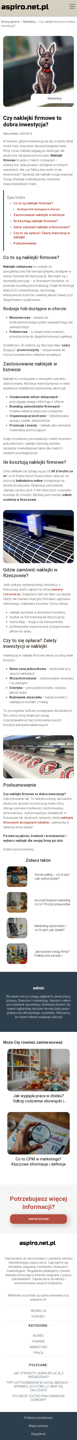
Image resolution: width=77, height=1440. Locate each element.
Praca (38, 1353)
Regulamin (38, 1434)
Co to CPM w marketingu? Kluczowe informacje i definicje (38, 1162)
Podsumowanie (24, 243)
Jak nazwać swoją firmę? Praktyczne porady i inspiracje (52, 954)
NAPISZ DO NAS (39, 1218)
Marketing (29, 21)
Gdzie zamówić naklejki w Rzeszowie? (41, 227)
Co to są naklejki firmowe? (33, 203)
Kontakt (38, 1316)
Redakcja (38, 1311)
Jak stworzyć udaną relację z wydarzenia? (38, 1375)
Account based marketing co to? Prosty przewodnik (52, 902)
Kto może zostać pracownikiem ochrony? (38, 1398)
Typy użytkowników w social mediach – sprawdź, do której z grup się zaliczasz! (38, 1386)
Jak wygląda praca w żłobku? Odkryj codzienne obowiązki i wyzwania (38, 1098)
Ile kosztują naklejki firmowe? (35, 221)
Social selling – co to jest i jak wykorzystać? (52, 877)
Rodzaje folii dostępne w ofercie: (38, 209)
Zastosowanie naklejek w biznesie (39, 215)
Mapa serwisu (38, 1426)
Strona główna (10, 21)
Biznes (38, 1336)
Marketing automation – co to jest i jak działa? (51, 928)
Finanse (38, 1341)
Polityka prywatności (38, 1418)
